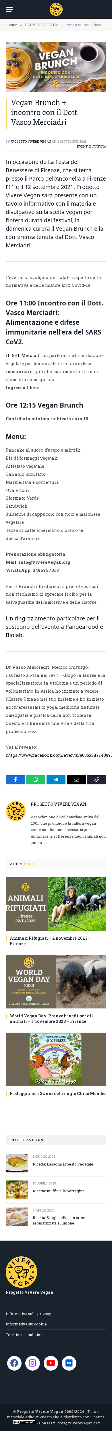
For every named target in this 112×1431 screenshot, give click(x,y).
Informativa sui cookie (26, 1324)
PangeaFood (82, 627)
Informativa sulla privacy (28, 1313)
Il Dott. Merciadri (24, 355)
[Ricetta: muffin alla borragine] (17, 1189)
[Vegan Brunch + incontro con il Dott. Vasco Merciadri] (56, 67)
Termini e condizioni (25, 1334)
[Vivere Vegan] (56, 9)
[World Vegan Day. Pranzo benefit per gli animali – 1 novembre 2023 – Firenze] (56, 981)
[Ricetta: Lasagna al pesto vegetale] (17, 1163)
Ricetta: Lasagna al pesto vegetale (63, 1164)
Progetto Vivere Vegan (31, 141)
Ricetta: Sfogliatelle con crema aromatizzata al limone (60, 1220)
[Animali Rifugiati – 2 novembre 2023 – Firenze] (56, 904)
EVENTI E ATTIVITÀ (91, 146)
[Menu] (9, 9)
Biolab (14, 635)
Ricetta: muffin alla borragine (59, 1190)
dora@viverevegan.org (78, 1423)
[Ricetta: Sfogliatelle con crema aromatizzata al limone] (17, 1217)
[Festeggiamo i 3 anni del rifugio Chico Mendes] (56, 1059)
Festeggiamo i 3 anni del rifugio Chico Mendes (58, 1093)
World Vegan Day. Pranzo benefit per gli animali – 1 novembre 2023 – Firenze (51, 1018)
